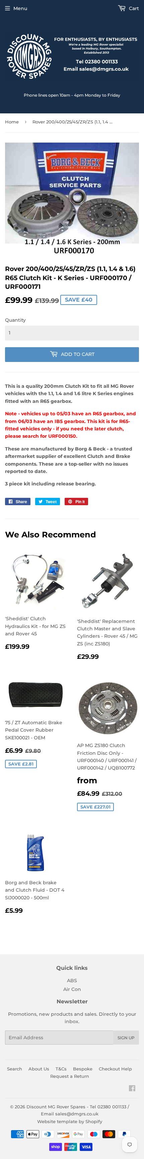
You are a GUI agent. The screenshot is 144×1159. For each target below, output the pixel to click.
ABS (72, 981)
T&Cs (61, 1068)
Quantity (15, 320)
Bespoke (82, 1068)
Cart (133, 8)
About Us (38, 1068)
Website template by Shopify (69, 1121)
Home (12, 121)
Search (14, 1068)
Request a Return (69, 1076)
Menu (20, 8)
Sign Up (126, 1037)
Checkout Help (115, 1068)
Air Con (72, 989)
